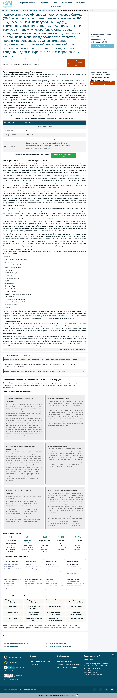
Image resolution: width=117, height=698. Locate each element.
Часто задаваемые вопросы (101, 75)
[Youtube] (112, 689)
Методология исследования (101, 77)
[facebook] (106, 689)
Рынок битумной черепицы (58, 643)
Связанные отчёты (97, 80)
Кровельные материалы (48, 10)
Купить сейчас (103, 46)
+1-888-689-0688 (95, 668)
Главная (4, 10)
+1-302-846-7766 (92, 670)
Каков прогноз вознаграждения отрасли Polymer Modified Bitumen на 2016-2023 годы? (35, 371)
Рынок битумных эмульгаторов (18, 643)
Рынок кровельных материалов (60, 646)
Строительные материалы (29, 10)
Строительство (14, 10)
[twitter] (100, 689)
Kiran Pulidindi (70, 349)
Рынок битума (12, 646)
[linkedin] (95, 689)
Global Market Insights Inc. (11, 689)
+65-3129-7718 (92, 672)
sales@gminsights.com (95, 675)
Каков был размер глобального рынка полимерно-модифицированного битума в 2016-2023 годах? (41, 359)
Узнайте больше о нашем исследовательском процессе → (60, 628)
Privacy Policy (70, 695)
